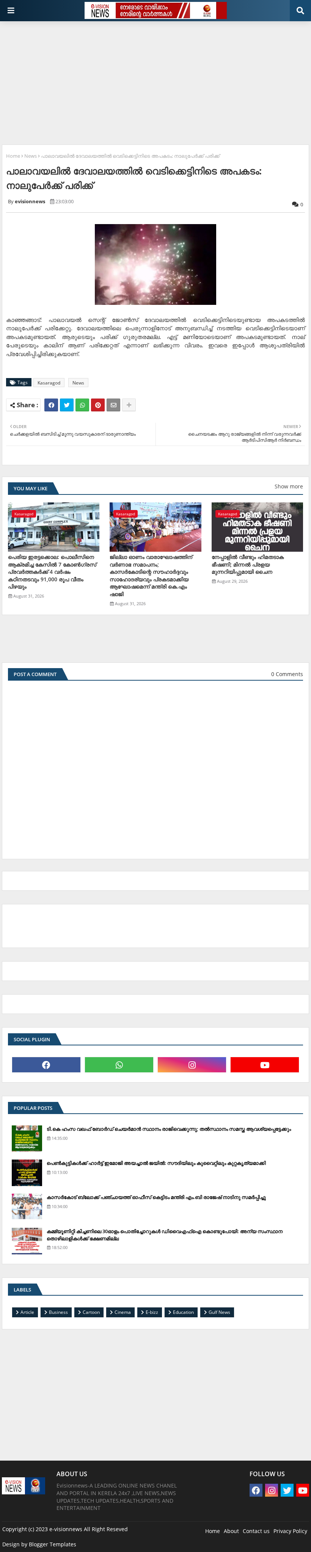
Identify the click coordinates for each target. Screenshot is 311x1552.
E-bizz (152, 1312)
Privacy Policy (290, 1531)
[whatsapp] (119, 1065)
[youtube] (264, 1065)
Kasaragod (49, 383)
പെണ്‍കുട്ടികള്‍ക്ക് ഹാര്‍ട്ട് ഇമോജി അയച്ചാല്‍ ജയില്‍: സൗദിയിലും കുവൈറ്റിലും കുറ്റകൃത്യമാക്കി (156, 1163)
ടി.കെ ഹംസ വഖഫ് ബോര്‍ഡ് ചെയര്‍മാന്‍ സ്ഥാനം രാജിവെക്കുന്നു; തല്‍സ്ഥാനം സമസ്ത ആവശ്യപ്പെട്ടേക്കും (169, 1128)
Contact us (256, 1531)
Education (183, 1312)
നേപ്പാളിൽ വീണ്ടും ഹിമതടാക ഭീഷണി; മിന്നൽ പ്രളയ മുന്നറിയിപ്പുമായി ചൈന (248, 564)
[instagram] (191, 1065)
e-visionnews (65, 1529)
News (30, 155)
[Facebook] (51, 405)
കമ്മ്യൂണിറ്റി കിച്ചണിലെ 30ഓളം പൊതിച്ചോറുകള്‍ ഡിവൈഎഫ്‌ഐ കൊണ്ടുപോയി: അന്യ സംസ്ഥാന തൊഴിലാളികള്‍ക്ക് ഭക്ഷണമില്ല (165, 1234)
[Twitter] (67, 405)
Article (27, 1312)
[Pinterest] (98, 405)
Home (13, 155)
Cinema (123, 1312)
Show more (289, 486)
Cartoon (91, 1312)
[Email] (113, 405)
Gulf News (219, 1312)
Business (58, 1312)
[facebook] (46, 1065)
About (231, 1531)
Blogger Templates (52, 1544)
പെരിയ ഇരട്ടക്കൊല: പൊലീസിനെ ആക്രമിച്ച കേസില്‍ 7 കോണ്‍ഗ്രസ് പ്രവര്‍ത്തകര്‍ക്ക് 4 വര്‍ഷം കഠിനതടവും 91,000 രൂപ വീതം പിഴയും (52, 571)
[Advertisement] (156, 80)
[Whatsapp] (82, 405)
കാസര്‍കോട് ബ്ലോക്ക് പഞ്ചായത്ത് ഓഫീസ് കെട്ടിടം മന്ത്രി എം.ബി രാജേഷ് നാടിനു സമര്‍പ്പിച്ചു (156, 1197)
